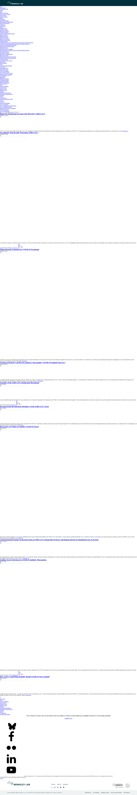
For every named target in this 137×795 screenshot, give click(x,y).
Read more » (125, 131)
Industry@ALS (3, 705)
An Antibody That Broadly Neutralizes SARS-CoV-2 (19, 133)
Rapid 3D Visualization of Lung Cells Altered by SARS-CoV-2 (22, 114)
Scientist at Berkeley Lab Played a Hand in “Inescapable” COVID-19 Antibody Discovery (32, 363)
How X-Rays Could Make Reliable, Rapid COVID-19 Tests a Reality (25, 677)
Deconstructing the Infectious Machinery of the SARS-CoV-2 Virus (24, 406)
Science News (3, 702)
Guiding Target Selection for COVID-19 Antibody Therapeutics (23, 560)
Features (2, 706)
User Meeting (3, 713)
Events (1, 712)
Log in (1, 778)
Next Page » (3, 699)
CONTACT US (68, 718)
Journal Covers (3, 704)
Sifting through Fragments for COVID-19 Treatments (19, 249)
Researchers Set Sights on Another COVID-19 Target (19, 427)
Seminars (2, 710)
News (1, 700)
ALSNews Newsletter (5, 714)
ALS (1, 6)
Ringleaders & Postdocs (5, 708)
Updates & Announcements (6, 709)
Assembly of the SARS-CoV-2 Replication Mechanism (19, 383)
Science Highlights (4, 701)
